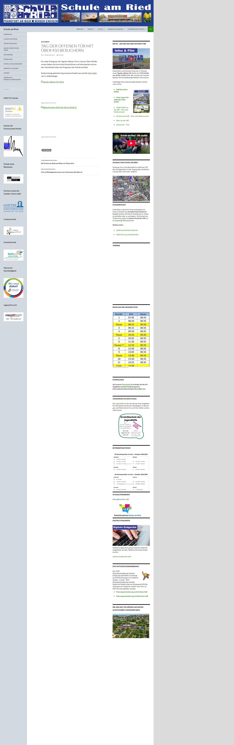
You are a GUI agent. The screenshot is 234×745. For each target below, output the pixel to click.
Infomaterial (8, 54)
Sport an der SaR (122, 120)
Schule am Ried (11, 29)
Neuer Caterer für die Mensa (11, 49)
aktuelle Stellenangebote (13, 64)
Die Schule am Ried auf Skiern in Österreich (57, 161)
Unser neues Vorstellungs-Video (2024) (121, 99)
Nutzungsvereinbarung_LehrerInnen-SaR (131, 592)
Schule (100, 29)
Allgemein (45, 42)
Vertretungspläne (10, 43)
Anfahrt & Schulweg (11, 68)
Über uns (79, 29)
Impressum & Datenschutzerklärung (12, 78)
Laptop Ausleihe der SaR (122, 556)
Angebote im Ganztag (115, 29)
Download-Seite (128, 384)
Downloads (8, 59)
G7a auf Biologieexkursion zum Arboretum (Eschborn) (61, 170)
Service (90, 29)
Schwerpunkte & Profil (136, 29)
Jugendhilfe (120, 403)
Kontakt (7, 73)
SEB (127, 499)
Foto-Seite (92, 73)
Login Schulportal (10, 39)
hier (143, 389)
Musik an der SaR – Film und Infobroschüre (132, 116)
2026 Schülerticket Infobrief (127, 230)
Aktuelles (46, 150)
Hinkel (60, 55)
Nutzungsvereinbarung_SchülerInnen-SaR (132, 596)
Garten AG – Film (122, 125)
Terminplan (8, 34)
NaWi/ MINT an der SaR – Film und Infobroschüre (121, 109)
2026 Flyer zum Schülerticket (127, 234)
